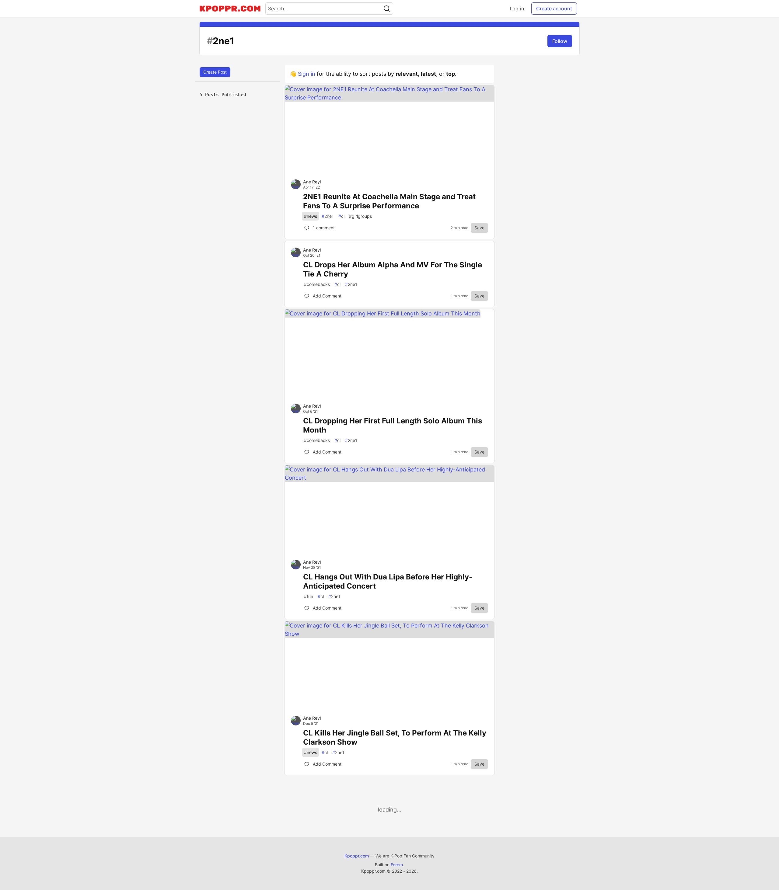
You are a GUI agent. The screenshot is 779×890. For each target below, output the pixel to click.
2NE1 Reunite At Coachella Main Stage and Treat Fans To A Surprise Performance (389, 201)
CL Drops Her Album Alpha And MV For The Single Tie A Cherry (392, 269)
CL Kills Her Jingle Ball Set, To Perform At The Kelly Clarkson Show (394, 737)
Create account (554, 8)
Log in (517, 8)
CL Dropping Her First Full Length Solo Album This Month (392, 425)
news (310, 216)
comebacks (317, 284)
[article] (389, 97)
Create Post (215, 72)
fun (308, 596)
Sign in (306, 74)
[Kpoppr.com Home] (230, 8)
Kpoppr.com (356, 855)
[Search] (387, 8)
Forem (397, 864)
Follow (559, 41)
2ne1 (328, 216)
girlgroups (360, 216)
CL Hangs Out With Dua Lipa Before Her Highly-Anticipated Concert (387, 581)
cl (341, 216)
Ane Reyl (312, 181)
